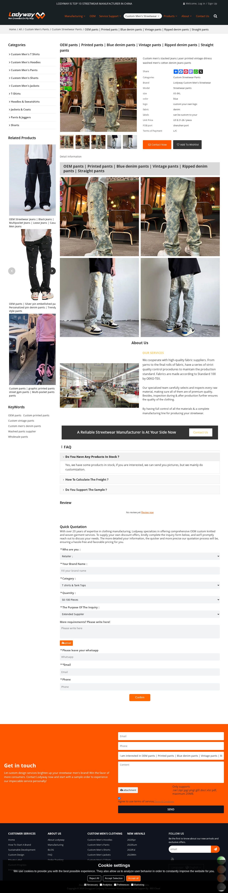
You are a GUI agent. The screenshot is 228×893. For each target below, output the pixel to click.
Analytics (107, 884)
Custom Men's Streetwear (141, 16)
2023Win (131, 854)
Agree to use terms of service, (146, 801)
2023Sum (132, 844)
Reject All (94, 878)
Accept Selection (114, 878)
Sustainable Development (21, 849)
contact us (200, 432)
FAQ (50, 854)
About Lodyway (56, 839)
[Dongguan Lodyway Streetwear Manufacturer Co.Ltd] (27, 16)
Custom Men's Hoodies (99, 839)
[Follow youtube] (172, 859)
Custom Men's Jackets (99, 854)
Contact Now (159, 144)
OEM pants (14, 415)
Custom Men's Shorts (98, 849)
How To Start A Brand (19, 844)
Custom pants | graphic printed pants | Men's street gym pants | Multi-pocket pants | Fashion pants (38, 392)
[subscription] (215, 849)
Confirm (139, 697)
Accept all (133, 878)
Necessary (92, 884)
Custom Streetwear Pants (67, 29)
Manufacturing (74, 16)
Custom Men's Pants (37, 29)
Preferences (123, 884)
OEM (93, 16)
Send (170, 809)
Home (12, 29)
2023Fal (131, 849)
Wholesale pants (18, 436)
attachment (129, 790)
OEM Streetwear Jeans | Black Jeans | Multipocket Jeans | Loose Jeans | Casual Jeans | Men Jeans (38, 223)
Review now (147, 512)
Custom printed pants (36, 415)
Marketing (139, 884)
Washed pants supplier (22, 431)
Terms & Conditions (164, 801)
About (185, 16)
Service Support (108, 16)
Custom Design (16, 854)
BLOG (51, 849)
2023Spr (131, 839)
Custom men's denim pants (24, 426)
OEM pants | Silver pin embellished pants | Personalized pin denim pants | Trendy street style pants (36, 307)
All (20, 29)
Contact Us (202, 16)
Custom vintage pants (21, 420)
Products (169, 16)
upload (67, 643)
